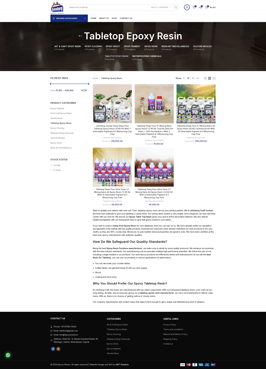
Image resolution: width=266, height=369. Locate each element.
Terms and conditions (173, 329)
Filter (84, 90)
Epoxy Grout (56, 143)
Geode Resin (56, 118)
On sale (56, 165)
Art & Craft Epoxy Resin (61, 113)
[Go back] (80, 36)
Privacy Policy (169, 324)
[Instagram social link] (58, 349)
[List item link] (76, 326)
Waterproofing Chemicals (62, 133)
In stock (57, 170)
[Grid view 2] (205, 78)
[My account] (187, 7)
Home (96, 78)
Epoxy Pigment (57, 108)
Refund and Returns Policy (175, 334)
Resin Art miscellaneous (61, 148)
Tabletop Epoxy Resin (60, 123)
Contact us (168, 344)
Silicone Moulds (57, 138)
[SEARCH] (176, 7)
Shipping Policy (170, 339)
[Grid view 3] (209, 78)
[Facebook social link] (53, 349)
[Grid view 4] (214, 78)
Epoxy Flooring (57, 128)
